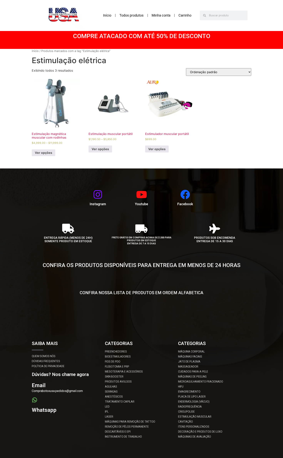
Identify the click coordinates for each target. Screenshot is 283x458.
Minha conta (161, 15)
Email (38, 385)
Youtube (141, 204)
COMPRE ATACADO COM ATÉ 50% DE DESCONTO (141, 36)
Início (107, 15)
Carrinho (184, 15)
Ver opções (43, 153)
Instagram (98, 204)
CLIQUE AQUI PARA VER (142, 271)
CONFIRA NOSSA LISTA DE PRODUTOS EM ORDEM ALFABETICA (141, 292)
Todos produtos (131, 15)
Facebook (185, 204)
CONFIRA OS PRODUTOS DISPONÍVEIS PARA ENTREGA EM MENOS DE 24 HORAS (141, 265)
